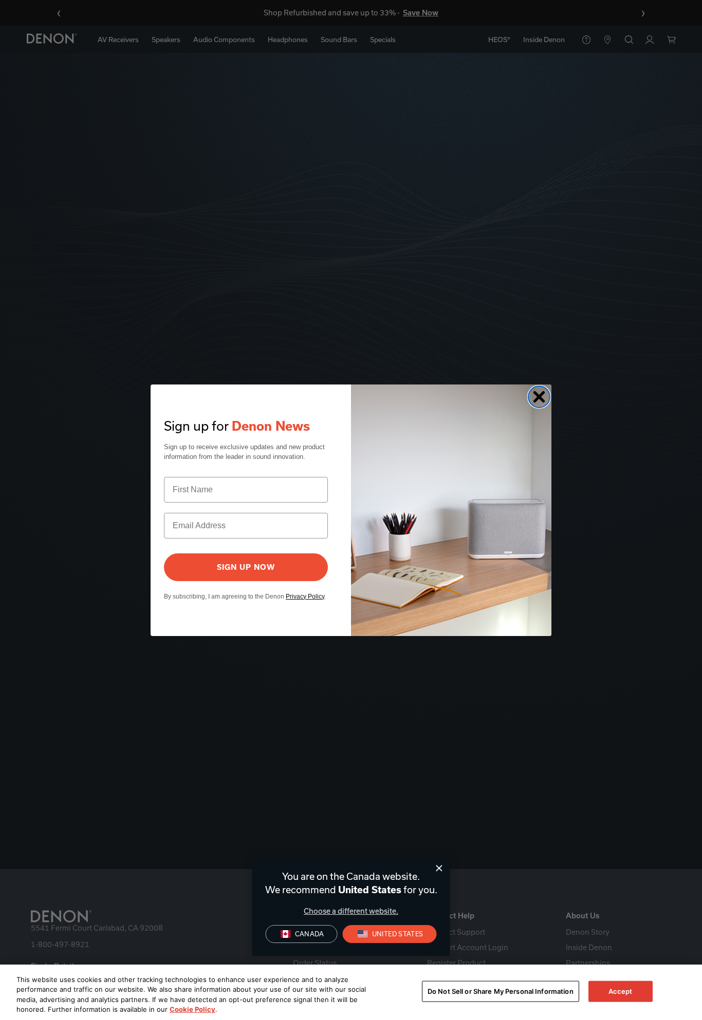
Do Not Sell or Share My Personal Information (501, 991)
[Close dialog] (439, 868)
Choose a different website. (351, 911)
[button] (390, 934)
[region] (351, 992)
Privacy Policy (305, 596)
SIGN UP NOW (246, 567)
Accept (620, 991)
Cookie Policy (192, 1009)
